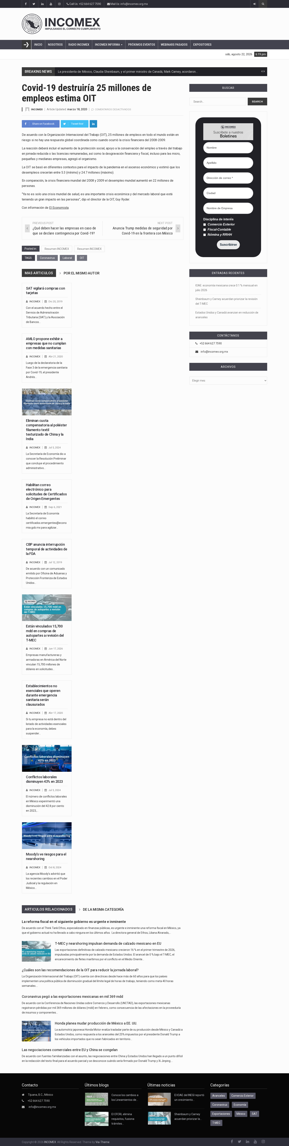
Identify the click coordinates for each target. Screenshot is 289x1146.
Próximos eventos (141, 44)
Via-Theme (103, 1142)
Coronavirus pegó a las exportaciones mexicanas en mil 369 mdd (72, 997)
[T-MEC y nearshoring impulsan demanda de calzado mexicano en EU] (36, 951)
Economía (240, 1104)
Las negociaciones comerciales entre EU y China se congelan (70, 1050)
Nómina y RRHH (219, 234)
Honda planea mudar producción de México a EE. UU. (96, 1023)
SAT (254, 1113)
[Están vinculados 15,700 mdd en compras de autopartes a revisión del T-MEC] (47, 607)
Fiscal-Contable (219, 229)
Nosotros (55, 44)
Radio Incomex (78, 44)
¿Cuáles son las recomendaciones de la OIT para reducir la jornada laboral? (80, 970)
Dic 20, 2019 (55, 301)
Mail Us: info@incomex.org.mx (129, 4)
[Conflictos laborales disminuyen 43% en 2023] (47, 758)
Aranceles (218, 1095)
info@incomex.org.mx (214, 351)
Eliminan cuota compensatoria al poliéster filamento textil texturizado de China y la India (46, 429)
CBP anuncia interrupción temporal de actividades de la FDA (46, 549)
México (241, 1113)
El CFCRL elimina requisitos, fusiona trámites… (122, 1119)
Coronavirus (47, 257)
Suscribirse (228, 244)
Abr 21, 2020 (56, 356)
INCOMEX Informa (108, 44)
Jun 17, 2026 (56, 648)
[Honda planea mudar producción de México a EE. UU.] (36, 1031)
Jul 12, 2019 (55, 562)
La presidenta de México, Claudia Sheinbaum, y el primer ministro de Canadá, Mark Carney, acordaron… (128, 72)
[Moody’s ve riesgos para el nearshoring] (47, 835)
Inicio (38, 44)
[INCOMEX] (144, 24)
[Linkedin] (93, 124)
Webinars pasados (174, 44)
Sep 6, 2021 (55, 507)
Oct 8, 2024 (55, 867)
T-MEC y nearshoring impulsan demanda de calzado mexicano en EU (108, 943)
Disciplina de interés (218, 219)
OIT (82, 257)
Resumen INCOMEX (57, 248)
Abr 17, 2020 (56, 712)
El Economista (59, 208)
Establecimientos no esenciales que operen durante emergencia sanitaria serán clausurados (43, 695)
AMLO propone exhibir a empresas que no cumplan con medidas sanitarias (46, 343)
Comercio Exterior (221, 224)
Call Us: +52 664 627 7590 (85, 4)
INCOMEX (37, 109)
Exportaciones (221, 1113)
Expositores (202, 44)
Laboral (67, 257)
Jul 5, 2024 (55, 447)
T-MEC (216, 1122)
